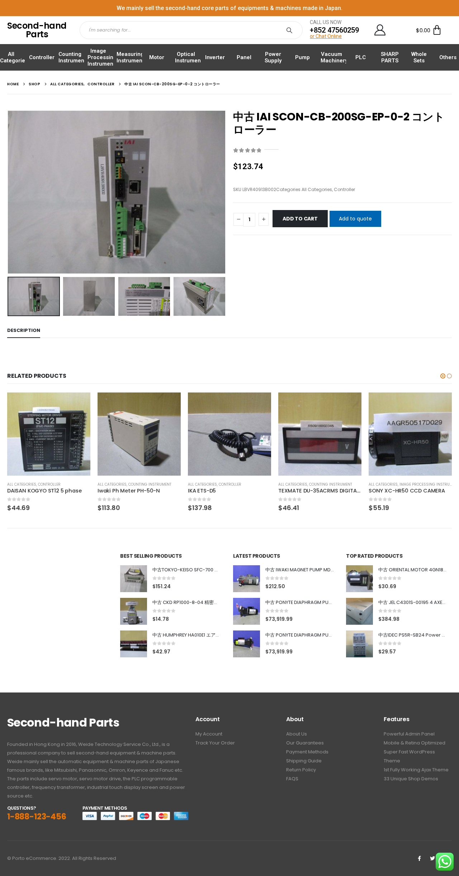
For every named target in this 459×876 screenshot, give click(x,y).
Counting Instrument (72, 57)
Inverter (215, 57)
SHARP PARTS (390, 57)
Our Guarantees (305, 742)
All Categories (14, 57)
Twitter (432, 858)
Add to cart (300, 218)
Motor (156, 57)
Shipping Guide (304, 760)
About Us (296, 733)
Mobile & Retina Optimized (414, 742)
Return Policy (301, 769)
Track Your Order (215, 742)
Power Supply (273, 57)
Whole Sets (419, 57)
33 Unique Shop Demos (411, 778)
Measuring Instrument (130, 57)
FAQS (292, 778)
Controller (42, 57)
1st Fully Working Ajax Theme (416, 769)
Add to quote (355, 218)
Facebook (419, 858)
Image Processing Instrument (102, 57)
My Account (208, 733)
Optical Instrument (189, 57)
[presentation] (9, 192)
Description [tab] (23, 330)
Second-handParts (37, 30)
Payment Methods (307, 751)
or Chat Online (326, 36)
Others (447, 57)
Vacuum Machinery (334, 57)
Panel (244, 57)
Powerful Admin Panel (409, 733)
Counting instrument (149, 484)
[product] (48, 434)
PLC (360, 57)
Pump (302, 57)
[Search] (290, 30)
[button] (443, 376)
